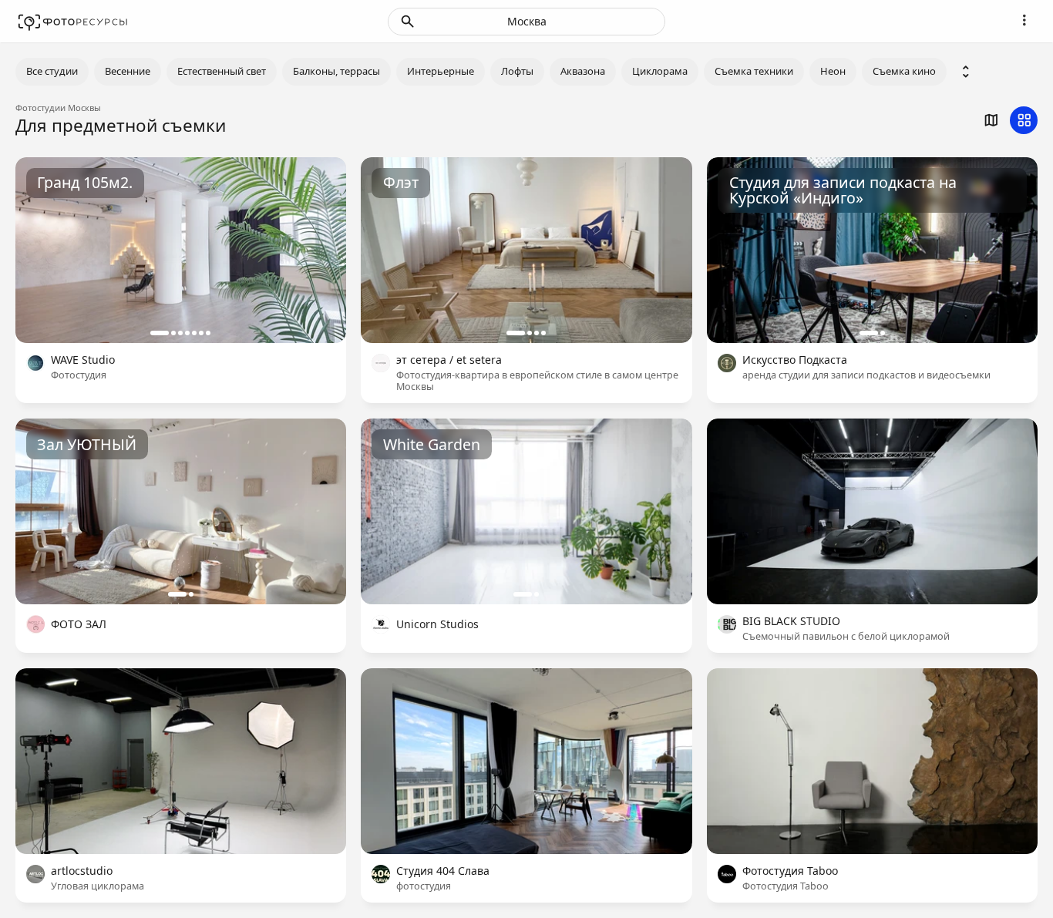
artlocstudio (82, 871)
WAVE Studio (83, 360)
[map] (990, 120)
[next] (319, 250)
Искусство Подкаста (794, 360)
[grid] (1024, 120)
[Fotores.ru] (72, 21)
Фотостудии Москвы (58, 107)
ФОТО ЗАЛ (78, 624)
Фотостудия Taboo (790, 871)
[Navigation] (1024, 20)
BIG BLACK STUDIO (791, 621)
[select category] (966, 72)
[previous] (42, 250)
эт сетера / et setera (449, 360)
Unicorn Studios (437, 624)
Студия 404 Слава (442, 871)
